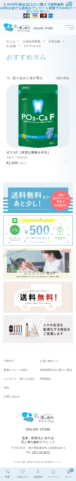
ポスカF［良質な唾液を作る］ (28, 152)
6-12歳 (11, 45)
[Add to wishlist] (65, 162)
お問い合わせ (12, 396)
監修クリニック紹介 (16, 370)
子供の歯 (54, 41)
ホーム (10, 41)
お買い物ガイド (49, 361)
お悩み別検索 (32, 41)
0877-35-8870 (41, 452)
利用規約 (45, 379)
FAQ (6, 387)
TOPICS (9, 361)
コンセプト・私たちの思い (20, 379)
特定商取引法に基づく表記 (56, 370)
